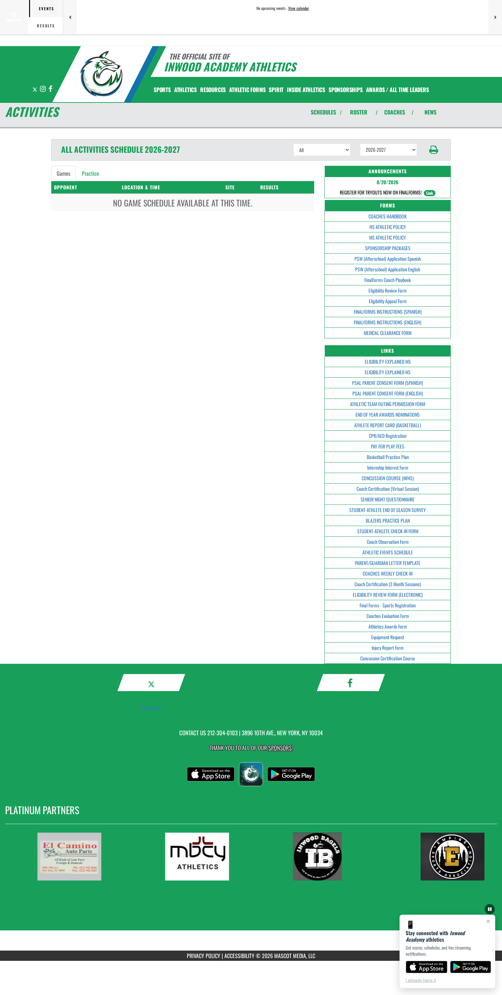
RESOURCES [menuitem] (213, 89)
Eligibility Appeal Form (388, 301)
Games (63, 173)
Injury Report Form (388, 647)
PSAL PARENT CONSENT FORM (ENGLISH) (387, 393)
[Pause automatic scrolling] (490, 909)
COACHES (394, 112)
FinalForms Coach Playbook (387, 279)
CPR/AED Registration (387, 435)
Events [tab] (46, 8)
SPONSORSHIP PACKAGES (387, 248)
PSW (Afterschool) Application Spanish (387, 258)
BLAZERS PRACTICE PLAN (388, 520)
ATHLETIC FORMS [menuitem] (247, 89)
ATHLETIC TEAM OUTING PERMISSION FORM (387, 403)
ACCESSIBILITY (239, 956)
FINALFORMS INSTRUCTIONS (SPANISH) (388, 311)
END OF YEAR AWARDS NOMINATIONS (387, 414)
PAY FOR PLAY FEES (387, 446)
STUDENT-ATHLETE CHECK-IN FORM (387, 531)
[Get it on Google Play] (470, 967)
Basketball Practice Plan (388, 456)
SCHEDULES (323, 112)
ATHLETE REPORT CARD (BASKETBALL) (387, 425)
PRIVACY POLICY (203, 956)
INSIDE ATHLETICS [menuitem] (306, 89)
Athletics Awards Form (387, 626)
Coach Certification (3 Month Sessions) (387, 584)
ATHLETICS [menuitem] (185, 89)
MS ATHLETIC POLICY (387, 237)
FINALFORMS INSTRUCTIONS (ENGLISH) (387, 322)
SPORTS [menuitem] (162, 89)
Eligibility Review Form (387, 290)
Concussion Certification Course (387, 658)
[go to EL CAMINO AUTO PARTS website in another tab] (79, 856)
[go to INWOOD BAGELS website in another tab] (335, 856)
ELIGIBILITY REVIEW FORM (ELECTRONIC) (388, 594)
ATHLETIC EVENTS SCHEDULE (387, 552)
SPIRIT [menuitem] (276, 89)
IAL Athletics (151, 708)
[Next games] (495, 17)
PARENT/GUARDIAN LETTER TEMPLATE (387, 562)
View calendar (298, 8)
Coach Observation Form (388, 541)
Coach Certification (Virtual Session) (388, 488)
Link (429, 193)
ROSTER (358, 112)
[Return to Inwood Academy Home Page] (102, 75)
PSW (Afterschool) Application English (387, 269)
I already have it (421, 980)
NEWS (430, 112)
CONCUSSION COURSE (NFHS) (388, 478)
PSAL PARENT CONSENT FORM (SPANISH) (387, 382)
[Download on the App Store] (426, 967)
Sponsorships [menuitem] (346, 89)
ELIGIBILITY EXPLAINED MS (388, 361)
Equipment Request (387, 637)
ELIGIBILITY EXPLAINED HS (387, 372)
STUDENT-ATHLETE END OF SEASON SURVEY (387, 509)
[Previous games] (70, 17)
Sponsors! (280, 747)
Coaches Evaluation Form (387, 615)
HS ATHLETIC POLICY (387, 226)
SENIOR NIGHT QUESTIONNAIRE (388, 499)
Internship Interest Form (387, 467)
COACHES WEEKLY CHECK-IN (388, 573)
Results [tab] (46, 25)
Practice (90, 173)
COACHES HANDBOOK (387, 216)
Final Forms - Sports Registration (388, 605)
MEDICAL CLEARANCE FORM (388, 332)
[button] (434, 149)
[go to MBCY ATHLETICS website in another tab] (207, 856)
